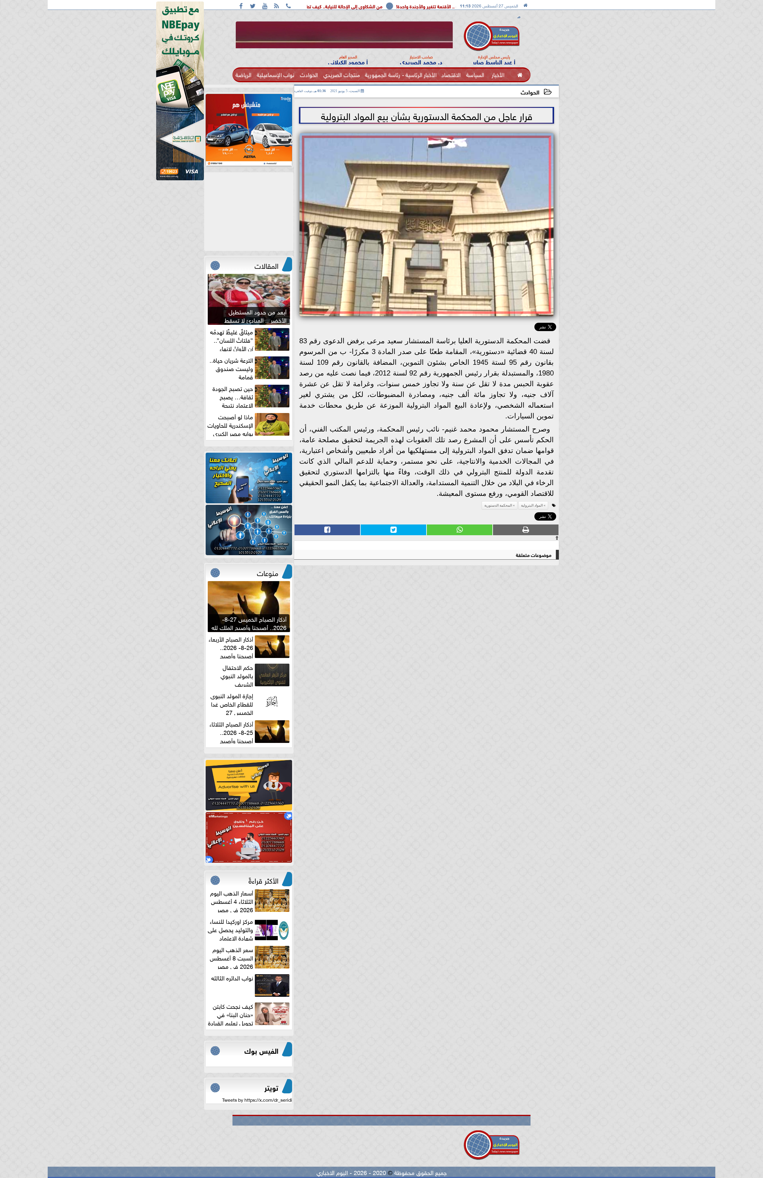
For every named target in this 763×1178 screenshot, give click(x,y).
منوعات (267, 572)
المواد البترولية (532, 505)
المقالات (266, 265)
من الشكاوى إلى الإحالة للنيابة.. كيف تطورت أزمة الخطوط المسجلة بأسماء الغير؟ (395, 6)
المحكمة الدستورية (498, 505)
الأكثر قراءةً (263, 879)
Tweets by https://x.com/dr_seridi (257, 1099)
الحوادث (530, 92)
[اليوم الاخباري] (249, 478)
